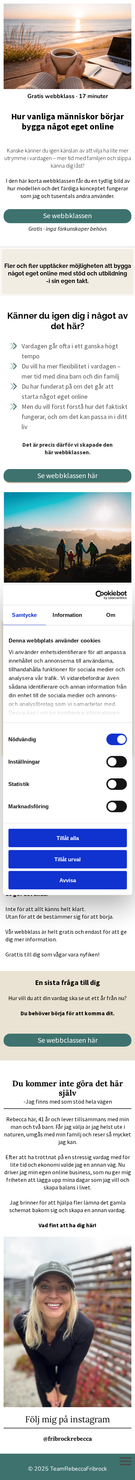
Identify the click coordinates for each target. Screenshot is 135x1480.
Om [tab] (110, 615)
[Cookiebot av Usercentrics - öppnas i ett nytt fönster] (96, 595)
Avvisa (67, 880)
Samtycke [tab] (24, 615)
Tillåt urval (67, 859)
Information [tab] (67, 615)
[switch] (116, 762)
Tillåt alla (68, 838)
